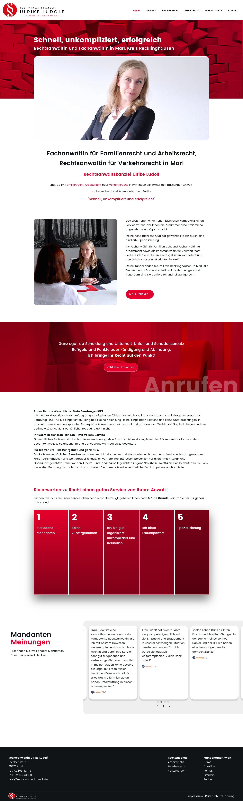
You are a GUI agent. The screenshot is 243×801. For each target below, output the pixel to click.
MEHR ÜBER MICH (139, 294)
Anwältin (151, 10)
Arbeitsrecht (191, 10)
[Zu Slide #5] (158, 702)
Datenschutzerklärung (220, 796)
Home (136, 10)
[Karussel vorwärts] (169, 706)
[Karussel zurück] (157, 706)
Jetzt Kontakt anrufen (121, 367)
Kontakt (232, 10)
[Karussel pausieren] (163, 706)
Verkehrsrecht (213, 10)
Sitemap (209, 775)
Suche (208, 779)
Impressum (195, 796)
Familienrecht (170, 10)
